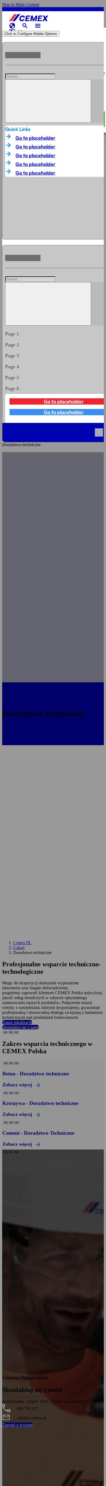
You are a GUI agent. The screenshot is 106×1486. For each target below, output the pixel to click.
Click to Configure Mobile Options (30, 34)
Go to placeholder (35, 138)
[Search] (48, 101)
